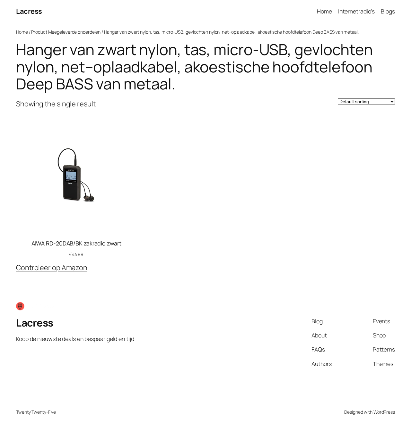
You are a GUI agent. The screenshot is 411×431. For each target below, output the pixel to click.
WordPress (384, 412)
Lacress (29, 11)
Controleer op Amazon (51, 267)
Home (22, 32)
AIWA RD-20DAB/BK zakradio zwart (76, 243)
